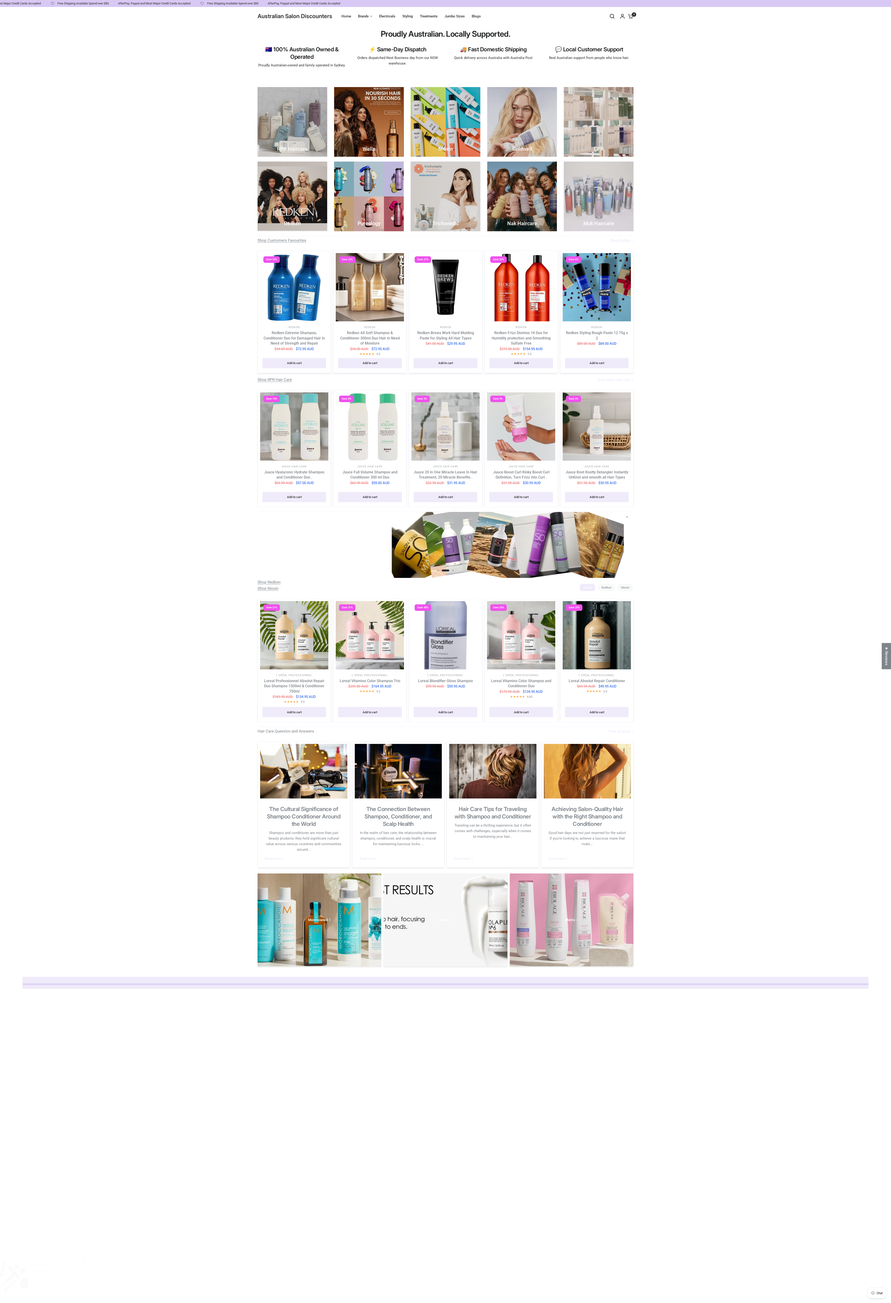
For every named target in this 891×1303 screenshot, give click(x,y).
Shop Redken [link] (620, 240)
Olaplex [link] (444, 920)
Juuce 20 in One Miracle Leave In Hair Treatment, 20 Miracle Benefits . (445, 474)
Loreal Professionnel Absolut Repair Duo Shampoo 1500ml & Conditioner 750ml (294, 686)
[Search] (612, 16)
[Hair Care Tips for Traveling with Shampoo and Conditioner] (492, 771)
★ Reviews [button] (886, 656)
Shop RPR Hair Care (275, 379)
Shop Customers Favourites (282, 240)
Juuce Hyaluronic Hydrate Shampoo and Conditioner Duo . (294, 474)
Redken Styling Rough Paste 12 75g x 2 (597, 335)
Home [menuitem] (346, 16)
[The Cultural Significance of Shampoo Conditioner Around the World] (303, 771)
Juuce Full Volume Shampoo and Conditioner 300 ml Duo (369, 474)
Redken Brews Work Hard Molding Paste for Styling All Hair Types (445, 335)
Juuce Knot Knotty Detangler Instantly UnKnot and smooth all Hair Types (596, 474)
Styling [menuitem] (407, 16)
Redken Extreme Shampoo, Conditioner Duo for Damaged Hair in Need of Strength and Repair (294, 338)
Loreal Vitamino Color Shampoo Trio (370, 681)
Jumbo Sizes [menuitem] (455, 16)
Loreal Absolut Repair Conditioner (597, 681)
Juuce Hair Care (294, 466)
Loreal (587, 587)
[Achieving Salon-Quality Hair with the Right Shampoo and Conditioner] (587, 771)
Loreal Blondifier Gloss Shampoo (445, 681)
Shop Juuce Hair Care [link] (614, 380)
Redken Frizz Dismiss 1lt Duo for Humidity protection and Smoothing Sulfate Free (521, 338)
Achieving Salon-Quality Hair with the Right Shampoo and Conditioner (587, 816)
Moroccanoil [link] (318, 920)
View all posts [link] (620, 731)
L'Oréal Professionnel (294, 675)
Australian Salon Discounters (295, 16)
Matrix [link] (570, 920)
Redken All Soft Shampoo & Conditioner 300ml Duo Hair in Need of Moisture (370, 338)
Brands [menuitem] (363, 16)
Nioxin (625, 587)
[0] (629, 16)
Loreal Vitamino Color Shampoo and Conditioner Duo (521, 683)
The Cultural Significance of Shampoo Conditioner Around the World (304, 816)
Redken (294, 327)
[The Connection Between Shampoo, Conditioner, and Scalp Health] (398, 771)
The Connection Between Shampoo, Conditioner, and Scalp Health (398, 816)
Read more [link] (273, 858)
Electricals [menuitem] (387, 16)
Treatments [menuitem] (429, 16)
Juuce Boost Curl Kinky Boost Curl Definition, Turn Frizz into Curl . (521, 474)
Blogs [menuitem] (476, 16)
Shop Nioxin (268, 588)
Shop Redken (269, 582)
